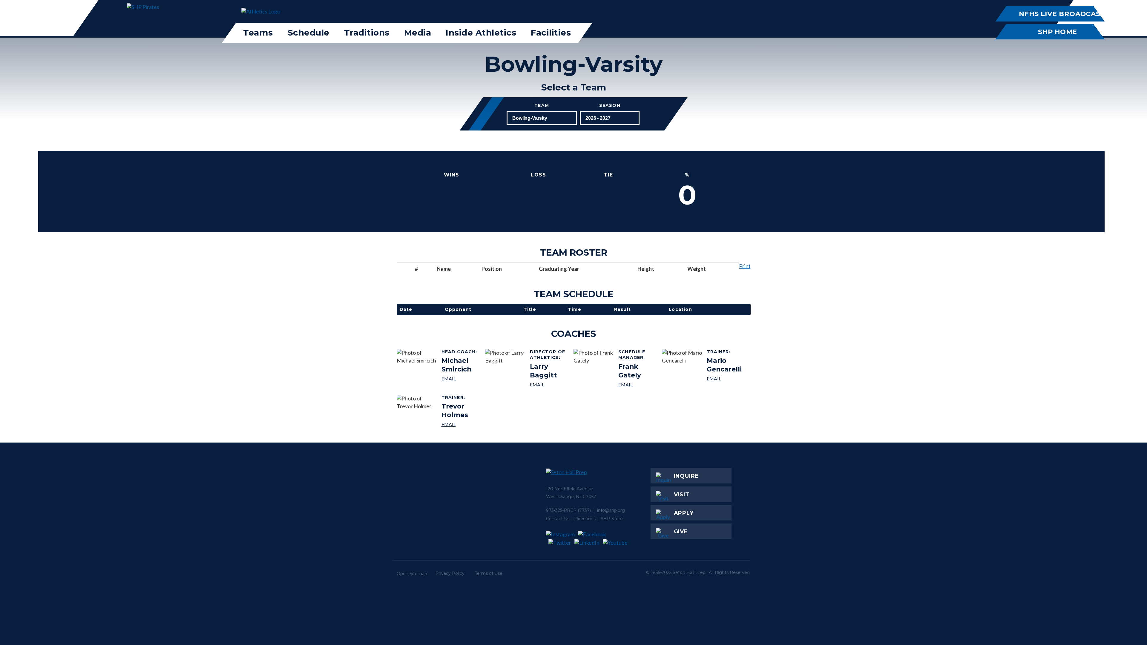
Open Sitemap (412, 573)
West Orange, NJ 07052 (571, 496)
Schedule (308, 32)
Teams (258, 32)
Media (417, 32)
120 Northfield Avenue (569, 489)
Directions (585, 518)
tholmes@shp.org (461, 424)
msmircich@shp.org (461, 378)
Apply (684, 513)
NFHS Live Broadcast (1062, 14)
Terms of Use (488, 573)
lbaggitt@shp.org (549, 384)
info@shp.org (611, 510)
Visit (682, 494)
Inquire (686, 476)
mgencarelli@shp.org (726, 378)
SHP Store (612, 518)
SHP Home (1057, 31)
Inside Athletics (481, 32)
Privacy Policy (450, 573)
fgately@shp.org (637, 384)
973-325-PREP (561, 510)
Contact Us (557, 518)
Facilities (551, 32)
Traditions (367, 32)
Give (681, 531)
